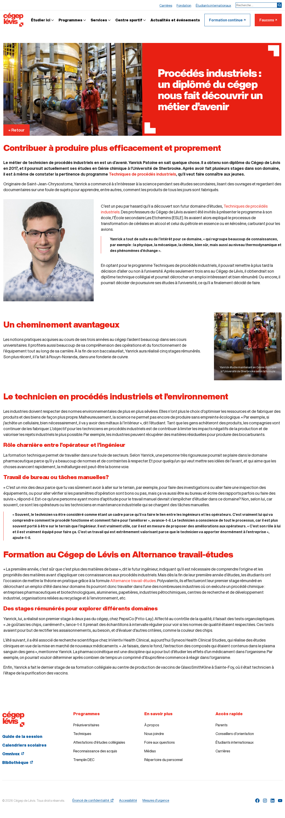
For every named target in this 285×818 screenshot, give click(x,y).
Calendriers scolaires (24, 745)
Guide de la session (22, 736)
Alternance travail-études (133, 581)
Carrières (223, 751)
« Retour (16, 130)
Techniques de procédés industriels (142, 174)
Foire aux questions (159, 742)
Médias (150, 751)
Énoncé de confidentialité (90, 800)
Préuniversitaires (86, 725)
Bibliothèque (15, 762)
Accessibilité (128, 800)
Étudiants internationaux (235, 742)
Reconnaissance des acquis (95, 751)
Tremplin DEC (83, 759)
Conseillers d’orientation (235, 733)
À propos (151, 725)
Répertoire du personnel (163, 759)
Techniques (82, 733)
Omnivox (11, 754)
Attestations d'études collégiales (99, 742)
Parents (222, 725)
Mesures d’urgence (155, 800)
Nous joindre (154, 733)
